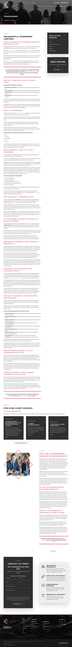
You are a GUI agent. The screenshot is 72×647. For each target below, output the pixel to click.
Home (24, 2)
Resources (33, 2)
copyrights (29, 50)
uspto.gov (36, 192)
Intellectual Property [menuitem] (41, 6)
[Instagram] (65, 621)
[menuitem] (58, 42)
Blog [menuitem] (56, 6)
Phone (7, 582)
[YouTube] (65, 624)
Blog (23, 630)
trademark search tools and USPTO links (15, 277)
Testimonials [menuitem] (48, 6)
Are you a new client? (10, 586)
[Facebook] (59, 621)
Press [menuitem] (53, 6)
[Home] (12, 5)
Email (20, 582)
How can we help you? (10, 590)
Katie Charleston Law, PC (9, 61)
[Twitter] (59, 624)
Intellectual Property (26, 626)
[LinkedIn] (62, 624)
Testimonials (24, 628)
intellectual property (13, 50)
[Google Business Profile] (62, 621)
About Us (28, 2)
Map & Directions (34, 627)
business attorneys (25, 172)
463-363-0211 (64, 2)
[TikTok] (59, 626)
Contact (23, 633)
